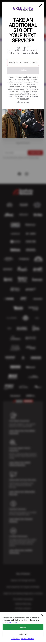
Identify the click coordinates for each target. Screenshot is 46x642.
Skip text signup (23, 102)
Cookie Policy (15, 639)
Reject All (23, 634)
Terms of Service (32, 96)
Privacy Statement (27, 639)
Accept (23, 627)
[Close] (40, 5)
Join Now (23, 70)
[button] (42, 615)
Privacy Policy (24, 99)
